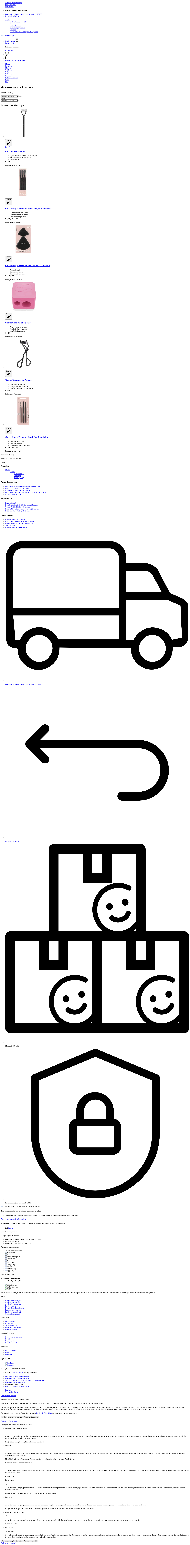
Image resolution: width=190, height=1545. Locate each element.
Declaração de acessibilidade (15, 1382)
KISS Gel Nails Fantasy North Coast (18, 511)
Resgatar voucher (11, 1329)
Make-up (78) (19, 478)
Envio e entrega (10, 1306)
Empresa (8, 1390)
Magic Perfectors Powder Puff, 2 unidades (27, 265)
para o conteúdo (10, 5)
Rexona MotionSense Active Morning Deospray (22, 509)
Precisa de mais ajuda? (13, 1312)
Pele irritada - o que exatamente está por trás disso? (22, 486)
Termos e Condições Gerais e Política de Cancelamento (24, 1380)
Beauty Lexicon (10, 1341)
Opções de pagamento (13, 1304)
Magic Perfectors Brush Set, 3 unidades (26, 437)
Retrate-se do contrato (8, 1396)
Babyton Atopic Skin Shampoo (16, 519)
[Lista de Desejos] (7, 54)
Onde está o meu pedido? (18, 22)
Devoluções (12, 16)
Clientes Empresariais (12, 1314)
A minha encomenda (12, 1302)
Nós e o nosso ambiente (13, 1337)
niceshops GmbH (17, 1373)
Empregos (8, 1354)
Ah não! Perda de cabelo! (14, 494)
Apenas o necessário (15, 1417)
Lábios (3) (17, 476)
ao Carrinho (9, 7)
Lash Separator (15, 151)
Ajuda (7, 20)
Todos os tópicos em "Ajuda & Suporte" (24, 32)
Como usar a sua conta (13, 1300)
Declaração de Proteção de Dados (17, 1378)
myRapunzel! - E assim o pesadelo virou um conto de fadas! (26, 492)
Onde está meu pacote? (13, 1327)
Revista (7, 1339)
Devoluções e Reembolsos (14, 1308)
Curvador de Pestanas (18, 380)
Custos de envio (15, 26)
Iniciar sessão (10, 43)
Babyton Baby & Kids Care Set (16, 527)
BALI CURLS (10, 503)
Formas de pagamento (17, 28)
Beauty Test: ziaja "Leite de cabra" (17, 488)
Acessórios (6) (19, 474)
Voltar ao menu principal (13, 3)
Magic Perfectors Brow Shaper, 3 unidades (28, 208)
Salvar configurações (8, 1541)
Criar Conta (9, 51)
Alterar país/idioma (18, 1369)
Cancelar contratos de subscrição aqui (18, 1386)
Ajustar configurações (31, 1417)
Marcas (7, 470)
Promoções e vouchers (13, 1310)
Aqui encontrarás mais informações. (13, 1219)
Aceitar (4, 1417)
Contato (8, 1352)
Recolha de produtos (12, 1343)
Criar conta (9, 1323)
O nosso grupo (10, 1350)
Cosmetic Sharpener (17, 323)
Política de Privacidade (44, 1413)
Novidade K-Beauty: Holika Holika (17, 490)
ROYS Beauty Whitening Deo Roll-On (19, 523)
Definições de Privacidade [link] (14, 1384)
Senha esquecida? (11, 1325)
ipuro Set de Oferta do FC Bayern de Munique (21, 505)
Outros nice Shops (11, 1392)
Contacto (13, 30)
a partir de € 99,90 (23, 14)
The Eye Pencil (10, 525)
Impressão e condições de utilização (17, 1376)
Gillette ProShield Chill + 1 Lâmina (17, 507)
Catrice (12, 472)
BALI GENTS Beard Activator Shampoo (19, 521)
